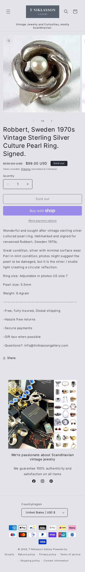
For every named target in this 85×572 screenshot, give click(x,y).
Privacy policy (47, 554)
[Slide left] (33, 120)
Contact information (56, 560)
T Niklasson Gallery (40, 549)
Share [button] (11, 358)
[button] (8, 11)
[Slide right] (51, 120)
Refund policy (26, 554)
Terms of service (70, 554)
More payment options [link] (42, 220)
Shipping (26, 169)
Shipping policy (30, 560)
